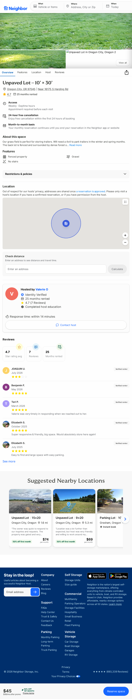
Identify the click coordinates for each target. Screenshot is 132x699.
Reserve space (116, 691)
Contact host (68, 325)
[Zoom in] (125, 235)
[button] (47, 6)
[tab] (7, 72)
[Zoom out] (125, 242)
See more (9, 461)
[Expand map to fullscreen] (125, 202)
